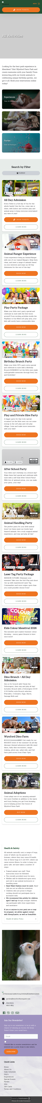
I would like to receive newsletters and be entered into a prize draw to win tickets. (20, 1045)
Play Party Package (16, 307)
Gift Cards (8, 1086)
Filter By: (22, 173)
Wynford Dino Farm (16, 736)
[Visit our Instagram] (12, 1013)
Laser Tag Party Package (19, 574)
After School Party (15, 469)
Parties (6, 1081)
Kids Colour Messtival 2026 (20, 628)
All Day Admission (15, 200)
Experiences (9, 1076)
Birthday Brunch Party (18, 361)
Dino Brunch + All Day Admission (17, 678)
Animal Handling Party (18, 523)
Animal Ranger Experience (20, 254)
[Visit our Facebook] (4, 1013)
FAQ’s (6, 1074)
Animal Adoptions (15, 793)
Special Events (9, 1079)
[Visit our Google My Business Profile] (8, 1013)
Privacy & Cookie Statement (21, 1101)
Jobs (5, 1084)
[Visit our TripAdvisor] (17, 1013)
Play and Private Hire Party (21, 415)
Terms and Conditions (12, 1089)
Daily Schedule (10, 1072)
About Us (7, 1069)
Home (6, 1067)
